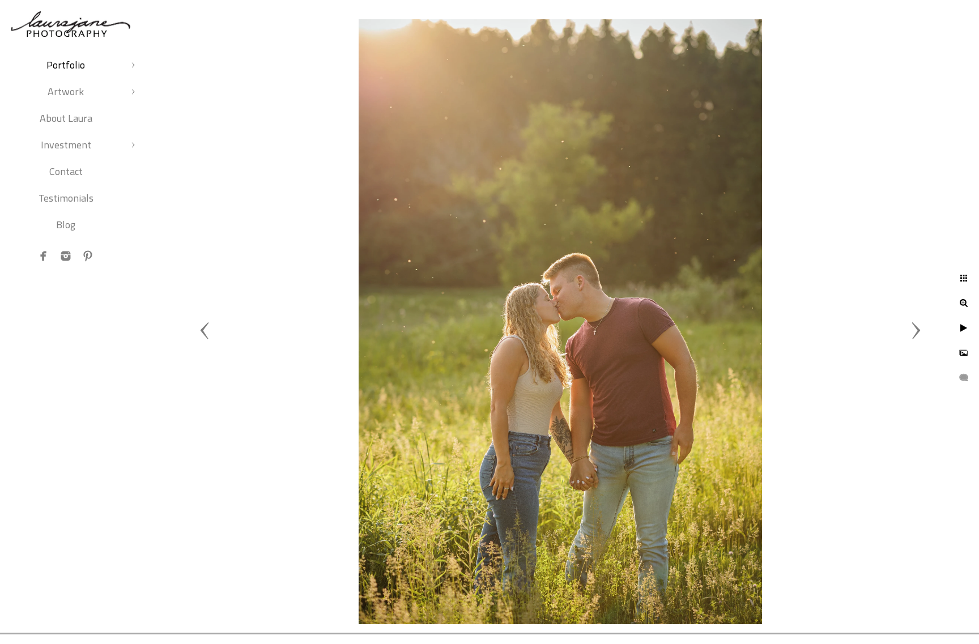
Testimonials (66, 198)
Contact (66, 171)
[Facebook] (43, 256)
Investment (66, 144)
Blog (65, 224)
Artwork (66, 91)
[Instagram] (65, 256)
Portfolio (65, 64)
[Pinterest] (87, 256)
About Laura (66, 118)
